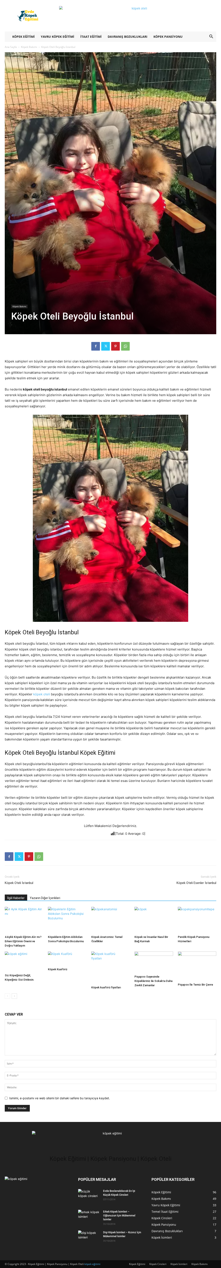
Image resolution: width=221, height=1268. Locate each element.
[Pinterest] (115, 346)
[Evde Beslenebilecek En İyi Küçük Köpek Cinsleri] (89, 1196)
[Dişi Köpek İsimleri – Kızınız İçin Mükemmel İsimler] (89, 1237)
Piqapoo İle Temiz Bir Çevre (195, 984)
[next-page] (14, 996)
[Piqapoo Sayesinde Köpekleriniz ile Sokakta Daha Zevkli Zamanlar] (153, 962)
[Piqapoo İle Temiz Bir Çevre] (197, 966)
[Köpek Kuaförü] (67, 958)
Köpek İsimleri (178, 1264)
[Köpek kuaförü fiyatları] (110, 967)
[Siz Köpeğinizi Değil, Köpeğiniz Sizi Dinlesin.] (24, 961)
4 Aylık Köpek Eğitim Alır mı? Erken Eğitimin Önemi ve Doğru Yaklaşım (23, 941)
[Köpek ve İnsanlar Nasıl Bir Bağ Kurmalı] (153, 920)
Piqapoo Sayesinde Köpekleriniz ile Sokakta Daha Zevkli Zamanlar (153, 981)
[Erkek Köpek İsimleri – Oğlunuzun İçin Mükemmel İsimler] (89, 1216)
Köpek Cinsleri (157, 1264)
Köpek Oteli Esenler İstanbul (196, 883)
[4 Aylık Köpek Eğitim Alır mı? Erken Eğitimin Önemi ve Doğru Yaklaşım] (24, 920)
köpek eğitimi (92, 1264)
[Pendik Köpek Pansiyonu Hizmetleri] (197, 920)
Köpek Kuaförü (57, 969)
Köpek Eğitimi (23, 37)
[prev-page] (7, 996)
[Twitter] (105, 346)
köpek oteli (41, 694)
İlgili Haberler (16, 898)
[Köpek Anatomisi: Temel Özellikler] (110, 920)
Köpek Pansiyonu (168, 37)
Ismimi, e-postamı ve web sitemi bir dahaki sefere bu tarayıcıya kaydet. (59, 1098)
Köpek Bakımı (29, 47)
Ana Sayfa (11, 47)
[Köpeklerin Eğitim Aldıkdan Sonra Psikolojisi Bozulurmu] (67, 920)
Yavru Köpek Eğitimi (57, 37)
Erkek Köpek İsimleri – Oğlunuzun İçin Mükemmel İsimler (119, 1215)
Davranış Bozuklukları (127, 37)
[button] (211, 37)
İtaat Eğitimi (91, 37)
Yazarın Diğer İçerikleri (45, 898)
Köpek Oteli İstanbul (19, 883)
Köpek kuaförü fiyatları (106, 987)
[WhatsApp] (125, 346)
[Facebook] (95, 346)
